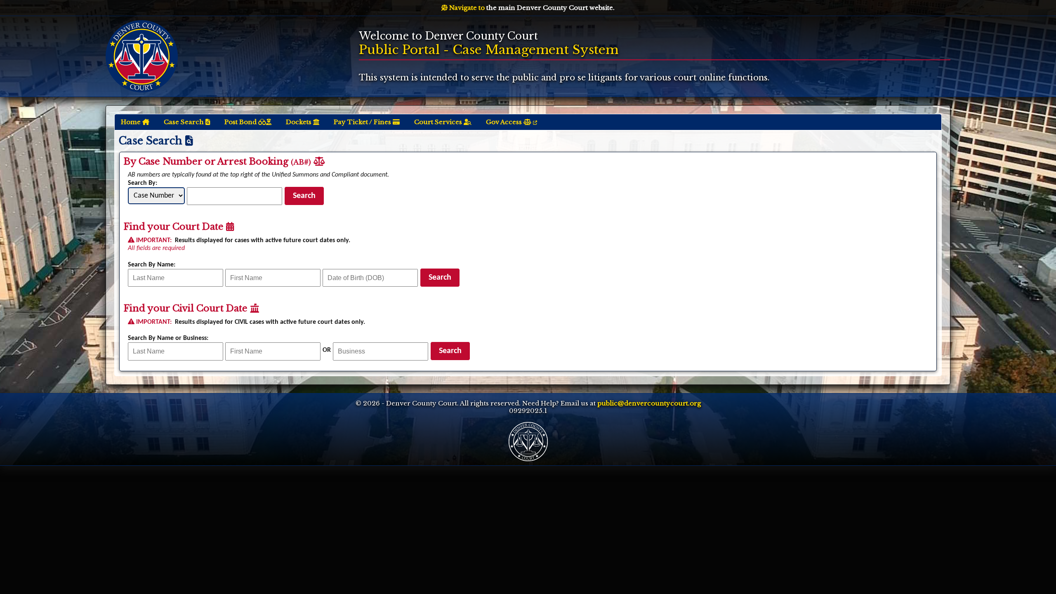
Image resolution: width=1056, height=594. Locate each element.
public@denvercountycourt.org (649, 403)
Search (304, 196)
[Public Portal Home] (142, 56)
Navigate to (466, 8)
